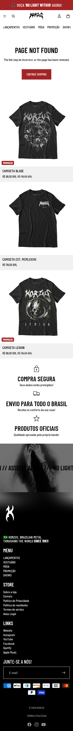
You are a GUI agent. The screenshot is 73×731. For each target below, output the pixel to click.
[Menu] (4, 16)
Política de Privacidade (16, 600)
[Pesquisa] (13, 16)
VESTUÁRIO (29, 27)
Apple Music (10, 652)
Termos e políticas (36, 715)
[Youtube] (43, 724)
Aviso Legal (9, 614)
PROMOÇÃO (53, 27)
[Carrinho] (68, 16)
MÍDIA (41, 27)
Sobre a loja (10, 592)
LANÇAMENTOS (11, 27)
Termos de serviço (13, 609)
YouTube (8, 639)
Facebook (9, 643)
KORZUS (40, 707)
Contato (7, 596)
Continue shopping (36, 74)
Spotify (7, 648)
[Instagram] (36, 724)
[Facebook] (29, 724)
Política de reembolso (15, 605)
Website (7, 630)
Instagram (9, 635)
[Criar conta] (63, 672)
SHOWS (67, 27)
